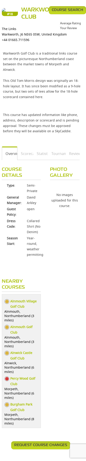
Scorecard (25, 153)
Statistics (41, 153)
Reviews (72, 153)
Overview (10, 153)
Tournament (57, 153)
